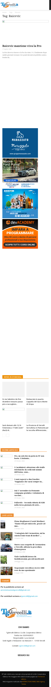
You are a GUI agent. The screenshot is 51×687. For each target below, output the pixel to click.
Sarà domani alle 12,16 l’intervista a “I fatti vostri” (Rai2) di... (12, 427)
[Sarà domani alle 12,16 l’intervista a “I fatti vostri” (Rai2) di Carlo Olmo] (13, 415)
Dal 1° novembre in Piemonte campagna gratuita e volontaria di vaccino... (29, 492)
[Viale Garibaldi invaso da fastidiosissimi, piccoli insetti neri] (4, 559)
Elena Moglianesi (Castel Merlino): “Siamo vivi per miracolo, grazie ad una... (29, 523)
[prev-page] (3, 435)
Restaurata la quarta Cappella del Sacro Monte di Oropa (36, 401)
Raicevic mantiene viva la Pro (21, 46)
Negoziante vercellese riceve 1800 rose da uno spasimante (29, 569)
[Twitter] (23, 662)
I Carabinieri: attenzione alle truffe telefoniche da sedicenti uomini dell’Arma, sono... (29, 469)
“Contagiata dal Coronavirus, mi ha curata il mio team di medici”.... (29, 534)
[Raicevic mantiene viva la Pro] (25, 31)
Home (4, 12)
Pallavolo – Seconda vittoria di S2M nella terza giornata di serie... (29, 503)
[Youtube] (29, 662)
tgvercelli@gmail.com (29, 596)
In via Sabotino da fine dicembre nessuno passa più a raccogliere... (12, 401)
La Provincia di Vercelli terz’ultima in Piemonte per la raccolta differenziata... (37, 427)
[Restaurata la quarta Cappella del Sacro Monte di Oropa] (37, 389)
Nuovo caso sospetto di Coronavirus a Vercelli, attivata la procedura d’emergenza (29, 546)
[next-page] (7, 435)
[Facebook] (18, 662)
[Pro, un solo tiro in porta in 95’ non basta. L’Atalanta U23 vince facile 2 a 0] (6, 459)
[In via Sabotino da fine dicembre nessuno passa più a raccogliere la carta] (13, 389)
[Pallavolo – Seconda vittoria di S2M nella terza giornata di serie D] (6, 505)
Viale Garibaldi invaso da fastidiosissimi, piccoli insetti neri (29, 557)
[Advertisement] (25, 92)
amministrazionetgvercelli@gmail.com (15, 590)
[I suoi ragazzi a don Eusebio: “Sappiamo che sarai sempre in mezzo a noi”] (6, 482)
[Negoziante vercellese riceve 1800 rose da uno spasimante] (6, 571)
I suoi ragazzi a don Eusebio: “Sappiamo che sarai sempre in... (28, 480)
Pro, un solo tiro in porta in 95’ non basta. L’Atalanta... (29, 457)
